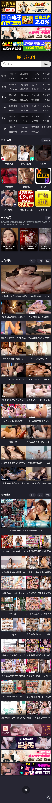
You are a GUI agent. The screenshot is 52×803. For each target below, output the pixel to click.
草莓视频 (35, 127)
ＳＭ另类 (46, 89)
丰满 (32, 495)
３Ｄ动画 (46, 84)
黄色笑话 (35, 121)
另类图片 (46, 110)
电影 (3, 97)
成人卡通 (35, 95)
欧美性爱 (46, 95)
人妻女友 (35, 116)
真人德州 (24, 74)
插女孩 (13, 127)
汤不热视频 (46, 127)
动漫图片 (46, 106)
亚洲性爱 (13, 95)
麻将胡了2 (13, 78)
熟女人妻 (13, 89)
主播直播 (35, 89)
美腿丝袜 (13, 110)
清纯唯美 (24, 110)
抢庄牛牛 (46, 78)
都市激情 (13, 116)
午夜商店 (24, 127)
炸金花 (24, 78)
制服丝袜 (13, 99)
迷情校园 (13, 121)
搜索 (46, 64)
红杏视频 (13, 131)
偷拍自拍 (24, 95)
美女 (32, 260)
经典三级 (24, 99)
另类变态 (46, 99)
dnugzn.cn (26, 57)
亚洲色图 (24, 106)
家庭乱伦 (24, 116)
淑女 (40, 495)
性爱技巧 (46, 121)
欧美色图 (35, 106)
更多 (48, 260)
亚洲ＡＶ (13, 84)
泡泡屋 (24, 131)
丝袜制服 (24, 89)
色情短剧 (35, 131)
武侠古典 (46, 116)
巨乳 (40, 260)
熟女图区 (35, 110)
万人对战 (35, 74)
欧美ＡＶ (35, 84)
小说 (3, 118)
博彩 (3, 75)
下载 (48, 218)
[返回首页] (48, 797)
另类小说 (24, 121)
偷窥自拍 (13, 106)
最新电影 (6, 495)
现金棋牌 (35, 78)
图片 (3, 107)
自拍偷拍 (24, 84)
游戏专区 (46, 74)
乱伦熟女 (35, 99)
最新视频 (6, 260)
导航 (3, 129)
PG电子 (13, 74)
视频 (3, 86)
